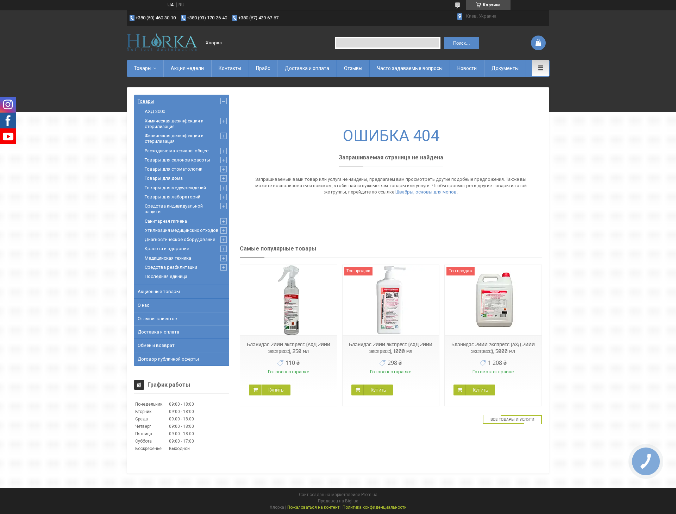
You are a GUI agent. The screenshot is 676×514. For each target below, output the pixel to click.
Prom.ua (369, 494)
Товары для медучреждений (175, 187)
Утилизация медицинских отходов (182, 230)
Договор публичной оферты (168, 359)
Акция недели (187, 68)
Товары (142, 68)
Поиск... (461, 43)
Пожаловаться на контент (313, 507)
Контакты (230, 68)
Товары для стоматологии (173, 169)
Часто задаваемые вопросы (410, 68)
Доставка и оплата (307, 68)
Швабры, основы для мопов (426, 192)
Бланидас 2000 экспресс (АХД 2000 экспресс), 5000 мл (493, 348)
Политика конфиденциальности (375, 507)
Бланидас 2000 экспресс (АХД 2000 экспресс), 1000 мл (390, 348)
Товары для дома (164, 178)
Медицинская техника (168, 258)
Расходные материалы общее (176, 150)
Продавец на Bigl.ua (338, 501)
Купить (275, 390)
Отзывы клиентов (157, 318)
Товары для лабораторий (172, 196)
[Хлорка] (162, 43)
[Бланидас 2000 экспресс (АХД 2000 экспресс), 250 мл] (288, 300)
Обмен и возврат (156, 345)
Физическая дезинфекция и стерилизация (174, 138)
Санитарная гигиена (166, 221)
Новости (467, 68)
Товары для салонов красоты (177, 160)
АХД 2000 (155, 111)
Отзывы (353, 68)
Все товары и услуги (512, 419)
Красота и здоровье (167, 248)
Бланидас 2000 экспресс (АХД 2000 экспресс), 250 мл (288, 348)
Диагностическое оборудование (180, 239)
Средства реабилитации (171, 267)
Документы (505, 68)
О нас (143, 305)
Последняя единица (166, 276)
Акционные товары (159, 291)
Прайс (263, 68)
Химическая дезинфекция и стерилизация (174, 123)
